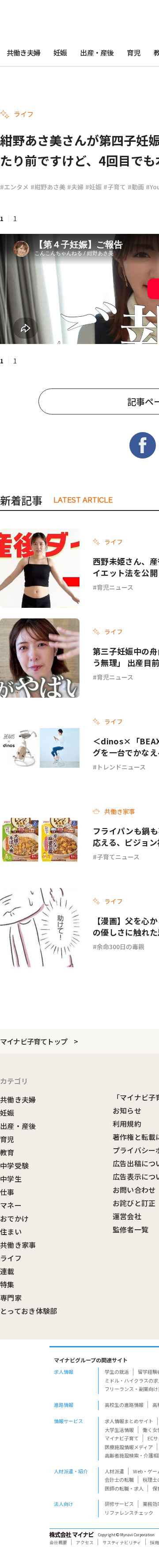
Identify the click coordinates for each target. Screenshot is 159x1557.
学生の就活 (117, 1371)
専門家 (11, 1297)
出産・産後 (97, 52)
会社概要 (58, 1542)
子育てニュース (118, 856)
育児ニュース (115, 587)
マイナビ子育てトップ (33, 1041)
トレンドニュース (121, 766)
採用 (154, 1542)
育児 (133, 52)
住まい (11, 1231)
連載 (7, 1271)
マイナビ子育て (122, 1438)
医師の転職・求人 (124, 1488)
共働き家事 (18, 1244)
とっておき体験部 (28, 1311)
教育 (7, 1152)
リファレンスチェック (129, 1512)
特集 (7, 1284)
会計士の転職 (119, 1479)
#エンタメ (14, 186)
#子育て (114, 186)
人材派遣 (114, 1471)
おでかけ (14, 1218)
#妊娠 (93, 186)
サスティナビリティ (121, 1542)
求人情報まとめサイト (129, 1420)
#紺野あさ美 (47, 186)
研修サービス (119, 1503)
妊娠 (60, 52)
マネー (11, 1205)
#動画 (136, 186)
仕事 (7, 1192)
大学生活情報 (119, 1429)
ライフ (11, 1258)
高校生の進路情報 (124, 1404)
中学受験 (14, 1165)
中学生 (11, 1178)
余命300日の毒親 (120, 946)
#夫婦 (75, 186)
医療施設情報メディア (129, 1446)
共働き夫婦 (23, 52)
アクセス (85, 1542)
